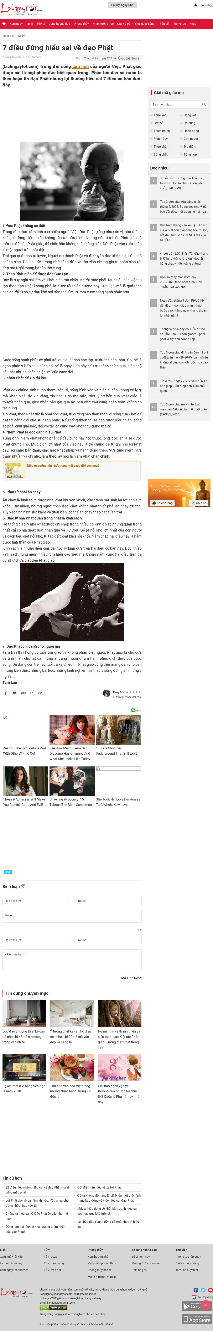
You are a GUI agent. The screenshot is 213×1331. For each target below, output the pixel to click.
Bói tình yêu (139, 1270)
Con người (191, 139)
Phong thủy (81, 23)
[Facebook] (195, 1291)
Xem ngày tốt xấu (11, 1256)
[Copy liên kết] (40, 694)
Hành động (191, 131)
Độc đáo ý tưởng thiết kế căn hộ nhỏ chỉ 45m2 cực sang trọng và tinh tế (23, 1036)
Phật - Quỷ (161, 139)
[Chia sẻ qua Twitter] (14, 694)
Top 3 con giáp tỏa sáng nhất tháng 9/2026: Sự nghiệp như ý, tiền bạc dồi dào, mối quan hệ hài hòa (184, 207)
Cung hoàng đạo (59, 23)
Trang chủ (8, 35)
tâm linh (80, 66)
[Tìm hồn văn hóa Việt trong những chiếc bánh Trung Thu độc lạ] (72, 1067)
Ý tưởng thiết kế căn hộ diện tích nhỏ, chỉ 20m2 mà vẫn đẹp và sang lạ (70, 1036)
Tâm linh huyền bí (187, 1270)
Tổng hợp (190, 154)
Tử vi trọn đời (52, 1270)
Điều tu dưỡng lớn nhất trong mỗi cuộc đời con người (63, 466)
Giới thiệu (45, 1324)
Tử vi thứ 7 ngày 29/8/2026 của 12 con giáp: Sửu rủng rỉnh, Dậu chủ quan (183, 386)
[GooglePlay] (197, 1310)
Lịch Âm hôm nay (11, 1263)
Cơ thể (158, 123)
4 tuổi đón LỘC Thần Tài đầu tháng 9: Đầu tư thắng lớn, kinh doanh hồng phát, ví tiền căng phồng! (184, 258)
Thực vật (160, 115)
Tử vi (29, 23)
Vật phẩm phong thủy (102, 1263)
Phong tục (179, 23)
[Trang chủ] (4, 24)
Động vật (190, 115)
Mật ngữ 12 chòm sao (146, 1263)
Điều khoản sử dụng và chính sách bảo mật (78, 1324)
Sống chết (161, 154)
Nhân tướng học (103, 23)
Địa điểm (190, 147)
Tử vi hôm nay (141, 1256)
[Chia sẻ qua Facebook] (5, 694)
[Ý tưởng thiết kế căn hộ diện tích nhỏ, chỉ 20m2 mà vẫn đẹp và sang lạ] (72, 1013)
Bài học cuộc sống (187, 1263)
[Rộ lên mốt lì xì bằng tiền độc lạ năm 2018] (24, 1067)
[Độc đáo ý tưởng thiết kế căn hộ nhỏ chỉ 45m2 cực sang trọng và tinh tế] (24, 1013)
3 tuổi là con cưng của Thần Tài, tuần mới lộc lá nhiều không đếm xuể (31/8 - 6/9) (183, 183)
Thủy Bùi (118, 692)
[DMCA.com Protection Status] (54, 1309)
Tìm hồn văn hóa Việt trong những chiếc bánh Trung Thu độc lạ (71, 1091)
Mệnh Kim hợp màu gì (102, 1276)
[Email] (31, 694)
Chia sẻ (200, 503)
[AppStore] (197, 1323)
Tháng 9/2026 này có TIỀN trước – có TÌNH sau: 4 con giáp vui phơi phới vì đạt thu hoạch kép (184, 334)
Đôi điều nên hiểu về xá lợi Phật (99, 1187)
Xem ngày (16, 23)
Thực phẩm (161, 147)
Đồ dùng (189, 123)
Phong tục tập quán (188, 1256)
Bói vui (40, 23)
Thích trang (164, 503)
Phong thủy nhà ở (99, 1270)
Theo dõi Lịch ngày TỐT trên (101, 58)
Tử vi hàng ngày (54, 1263)
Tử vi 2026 (50, 1256)
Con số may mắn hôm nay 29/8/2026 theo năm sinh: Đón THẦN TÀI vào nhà (181, 282)
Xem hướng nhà (98, 1256)
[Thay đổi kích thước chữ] (78, 58)
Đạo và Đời (124, 23)
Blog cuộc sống (145, 23)
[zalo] (23, 694)
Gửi (139, 930)
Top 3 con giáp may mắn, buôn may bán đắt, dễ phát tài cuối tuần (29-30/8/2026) (183, 409)
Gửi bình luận (131, 977)
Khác (192, 23)
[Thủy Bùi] (106, 693)
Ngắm (21, 35)
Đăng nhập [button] (205, 5)
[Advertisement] (63, 115)
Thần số (163, 23)
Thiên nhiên (162, 131)
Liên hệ (109, 1324)
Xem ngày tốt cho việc (14, 1270)
